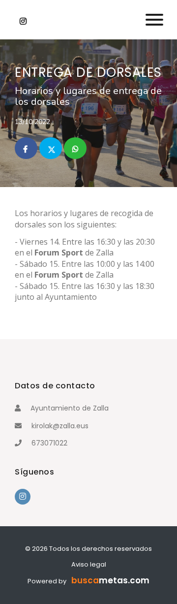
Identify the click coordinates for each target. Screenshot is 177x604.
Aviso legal (88, 564)
